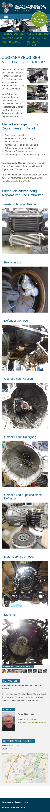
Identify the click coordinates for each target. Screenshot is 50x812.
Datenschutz (31, 772)
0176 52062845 (30, 719)
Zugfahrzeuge (11, 42)
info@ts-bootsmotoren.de (34, 722)
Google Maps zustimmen (25, 777)
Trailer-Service (37, 38)
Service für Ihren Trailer (19, 181)
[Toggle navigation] (6, 16)
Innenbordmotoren (14, 34)
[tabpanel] (25, 25)
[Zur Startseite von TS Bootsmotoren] (25, 7)
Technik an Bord (12, 38)
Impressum (7, 802)
